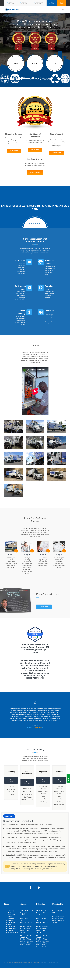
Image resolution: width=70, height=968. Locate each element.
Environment (12, 928)
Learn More (13, 151)
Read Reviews (35, 172)
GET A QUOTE (61, 3)
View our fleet (35, 224)
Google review (37, 727)
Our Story (10, 920)
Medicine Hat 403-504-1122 (38, 3)
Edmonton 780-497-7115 (23, 3)
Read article (44, 607)
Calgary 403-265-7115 (10, 3)
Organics (10, 916)
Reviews (68, 778)
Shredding (11, 910)
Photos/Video (12, 926)
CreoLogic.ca (44, 962)
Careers (10, 930)
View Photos (56, 153)
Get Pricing (11, 780)
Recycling (11, 918)
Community (11, 922)
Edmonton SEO (54, 962)
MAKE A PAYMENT (51, 3)
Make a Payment (13, 932)
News (9, 924)
